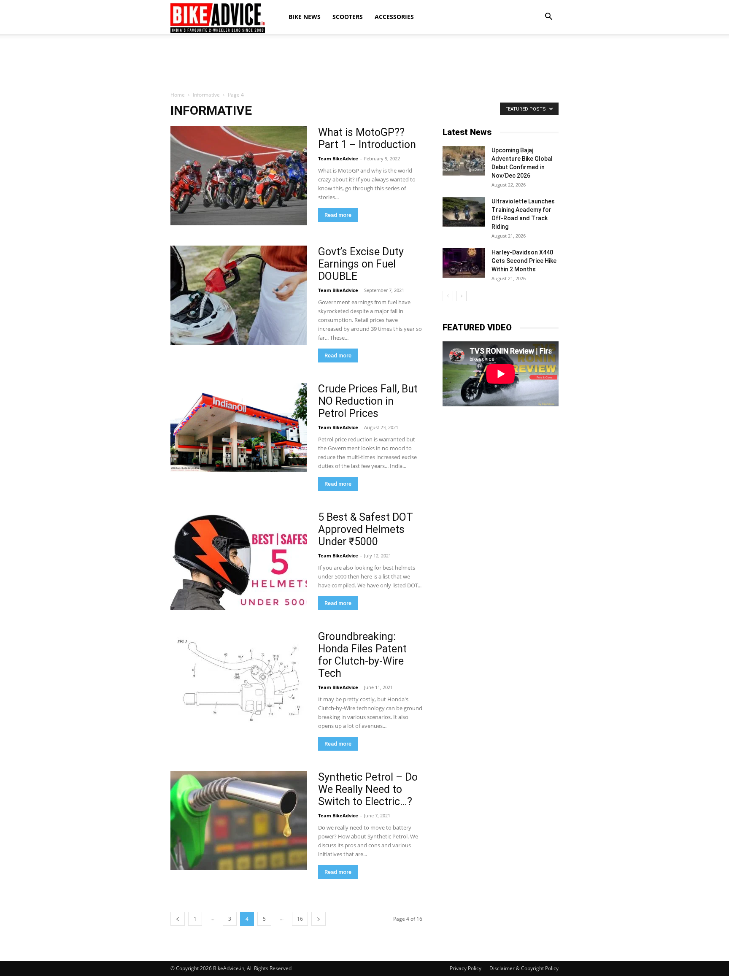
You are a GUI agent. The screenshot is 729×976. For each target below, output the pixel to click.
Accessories (394, 17)
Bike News (305, 17)
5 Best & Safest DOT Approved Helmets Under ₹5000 (365, 529)
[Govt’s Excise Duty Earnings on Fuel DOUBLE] (238, 295)
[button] (548, 17)
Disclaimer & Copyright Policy (524, 968)
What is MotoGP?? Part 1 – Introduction (367, 138)
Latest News (467, 132)
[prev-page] (177, 919)
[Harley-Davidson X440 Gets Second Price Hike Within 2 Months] (464, 263)
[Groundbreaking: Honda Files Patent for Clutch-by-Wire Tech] (238, 680)
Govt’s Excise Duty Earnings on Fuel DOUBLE (361, 264)
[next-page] (318, 919)
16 (300, 918)
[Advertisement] (364, 63)
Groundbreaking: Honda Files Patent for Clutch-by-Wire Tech (362, 654)
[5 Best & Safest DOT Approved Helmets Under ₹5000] (238, 560)
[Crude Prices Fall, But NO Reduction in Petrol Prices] (238, 427)
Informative (206, 94)
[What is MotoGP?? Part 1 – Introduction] (238, 175)
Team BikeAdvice (338, 158)
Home (177, 94)
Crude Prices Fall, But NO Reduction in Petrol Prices (368, 401)
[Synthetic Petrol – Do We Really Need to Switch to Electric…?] (238, 820)
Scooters (347, 17)
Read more (337, 215)
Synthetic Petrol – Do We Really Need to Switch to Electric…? (368, 789)
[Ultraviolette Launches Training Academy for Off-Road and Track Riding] (464, 212)
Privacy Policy (465, 968)
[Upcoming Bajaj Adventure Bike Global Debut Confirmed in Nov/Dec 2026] (464, 161)
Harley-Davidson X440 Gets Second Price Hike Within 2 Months (523, 261)
